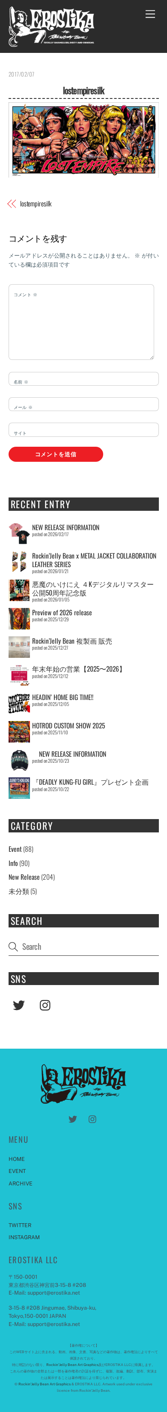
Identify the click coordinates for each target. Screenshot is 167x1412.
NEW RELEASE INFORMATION (65, 527)
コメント (26, 294)
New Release (24, 877)
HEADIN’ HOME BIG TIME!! (62, 697)
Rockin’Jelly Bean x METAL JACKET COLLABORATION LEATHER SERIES (94, 559)
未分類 (19, 891)
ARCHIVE (21, 1183)
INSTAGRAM (24, 1237)
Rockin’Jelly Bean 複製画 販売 (72, 640)
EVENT (17, 1171)
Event (15, 849)
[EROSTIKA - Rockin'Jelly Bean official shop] (51, 42)
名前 (21, 381)
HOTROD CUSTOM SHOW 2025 (68, 725)
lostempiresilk (83, 90)
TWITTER (20, 1225)
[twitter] (20, 1004)
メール (23, 407)
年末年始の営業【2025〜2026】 (79, 668)
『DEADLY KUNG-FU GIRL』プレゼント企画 (90, 782)
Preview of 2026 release (62, 612)
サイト (20, 433)
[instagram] (47, 1004)
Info (13, 863)
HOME (17, 1159)
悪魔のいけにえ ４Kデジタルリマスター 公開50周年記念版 (93, 588)
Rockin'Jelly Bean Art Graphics (72, 1365)
